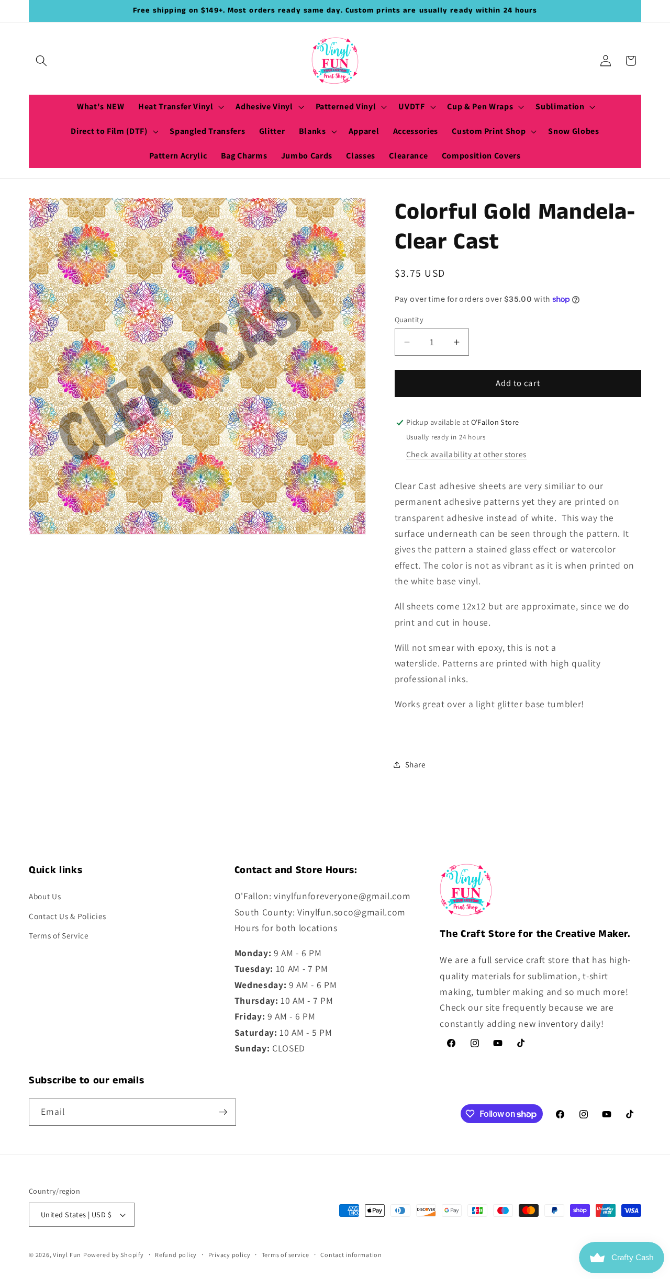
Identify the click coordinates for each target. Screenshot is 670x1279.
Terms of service (285, 1255)
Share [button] (415, 765)
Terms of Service (59, 935)
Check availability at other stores (466, 454)
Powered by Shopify (113, 1255)
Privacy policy (229, 1255)
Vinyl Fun (67, 1255)
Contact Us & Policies (67, 916)
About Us (45, 896)
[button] (41, 60)
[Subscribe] (223, 1112)
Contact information (351, 1255)
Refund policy (176, 1255)
